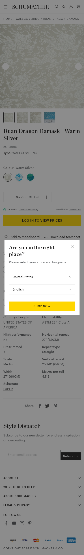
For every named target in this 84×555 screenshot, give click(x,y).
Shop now (42, 306)
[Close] (73, 246)
